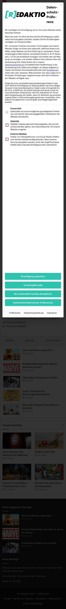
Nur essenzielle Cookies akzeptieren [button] (33, 294)
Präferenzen (14, 313)
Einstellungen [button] (52, 70)
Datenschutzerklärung (14, 65)
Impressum (52, 313)
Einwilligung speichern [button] (33, 276)
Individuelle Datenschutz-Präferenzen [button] (33, 302)
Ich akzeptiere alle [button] (33, 285)
